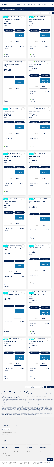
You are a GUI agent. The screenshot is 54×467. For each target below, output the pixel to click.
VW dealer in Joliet (49, 399)
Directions (42, 451)
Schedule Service (17, 449)
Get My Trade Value (9, 30)
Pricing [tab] (17, 41)
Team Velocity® (40, 462)
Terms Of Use (14, 463)
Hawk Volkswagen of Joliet (5, 463)
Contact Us (6, 429)
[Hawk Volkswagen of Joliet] (5, 4)
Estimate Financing (19, 35)
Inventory (5, 447)
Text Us (50, 459)
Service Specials (17, 451)
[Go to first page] (34, 13)
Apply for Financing (31, 449)
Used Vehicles (4, 451)
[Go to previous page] (37, 13)
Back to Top (50, 387)
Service (16, 447)
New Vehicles (4, 449)
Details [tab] (10, 41)
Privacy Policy (10, 463)
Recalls (31, 462)
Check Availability (19, 30)
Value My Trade (30, 451)
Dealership (43, 447)
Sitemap (18, 462)
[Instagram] (5, 441)
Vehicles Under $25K (6, 455)
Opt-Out (28, 463)
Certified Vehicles (5, 453)
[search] (52, 4)
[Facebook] (3, 441)
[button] (23, 62)
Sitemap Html (21, 463)
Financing (30, 447)
